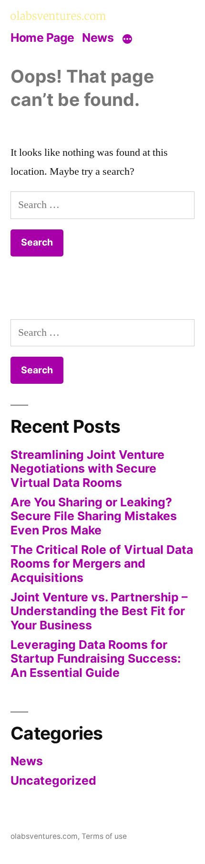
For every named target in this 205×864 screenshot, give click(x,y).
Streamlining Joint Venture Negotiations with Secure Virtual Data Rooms (87, 468)
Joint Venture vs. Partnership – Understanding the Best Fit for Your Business (98, 611)
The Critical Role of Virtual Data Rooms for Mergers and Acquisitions (101, 563)
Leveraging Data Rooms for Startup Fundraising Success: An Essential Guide (95, 658)
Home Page (42, 37)
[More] (127, 39)
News (97, 37)
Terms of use (104, 836)
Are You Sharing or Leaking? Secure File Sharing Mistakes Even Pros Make (93, 516)
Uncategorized (53, 780)
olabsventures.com (44, 836)
